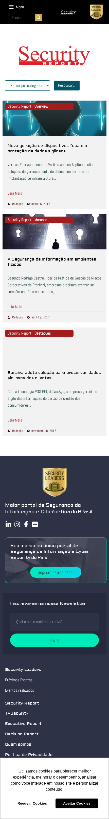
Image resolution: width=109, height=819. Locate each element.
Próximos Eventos (18, 680)
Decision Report (22, 734)
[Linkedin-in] (8, 524)
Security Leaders (23, 669)
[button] (16, 7)
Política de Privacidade (28, 754)
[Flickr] (35, 524)
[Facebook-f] (26, 524)
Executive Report (23, 723)
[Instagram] (17, 524)
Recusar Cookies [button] (32, 803)
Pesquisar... (66, 85)
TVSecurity (16, 713)
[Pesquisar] (38, 17)
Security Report (22, 703)
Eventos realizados (19, 690)
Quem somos (18, 744)
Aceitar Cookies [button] (76, 803)
